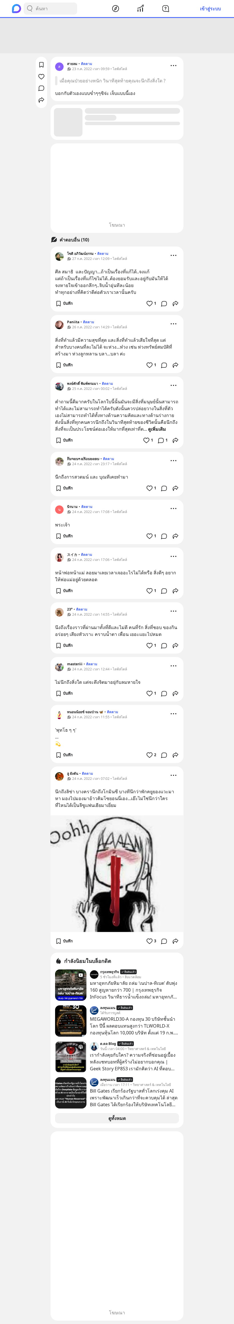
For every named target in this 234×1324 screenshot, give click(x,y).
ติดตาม (86, 63)
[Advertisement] (117, 35)
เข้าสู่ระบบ (210, 8)
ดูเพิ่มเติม (157, 429)
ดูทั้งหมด (117, 1118)
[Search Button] (29, 8)
